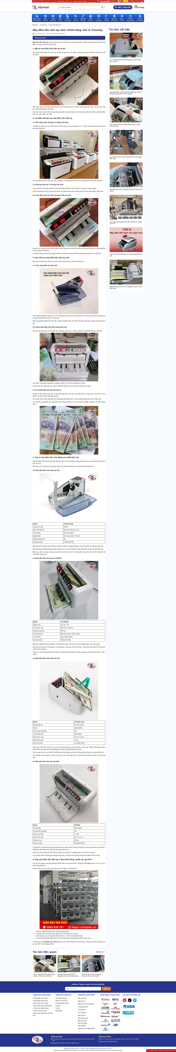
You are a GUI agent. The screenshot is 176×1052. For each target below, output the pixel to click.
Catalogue (58, 1010)
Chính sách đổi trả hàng (40, 1008)
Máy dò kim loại (83, 1018)
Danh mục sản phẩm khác (86, 1028)
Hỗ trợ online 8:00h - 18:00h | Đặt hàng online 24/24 (160, 1050)
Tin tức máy (43, 25)
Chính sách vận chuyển (40, 1003)
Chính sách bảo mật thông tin (42, 1005)
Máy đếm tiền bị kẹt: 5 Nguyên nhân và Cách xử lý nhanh (126, 190)
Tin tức (57, 1008)
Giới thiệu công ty (61, 998)
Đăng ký (106, 988)
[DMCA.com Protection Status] (128, 1013)
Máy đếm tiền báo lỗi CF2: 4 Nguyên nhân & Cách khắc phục (126, 287)
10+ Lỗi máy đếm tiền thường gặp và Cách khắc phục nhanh (125, 60)
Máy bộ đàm (82, 1025)
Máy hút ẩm (81, 1015)
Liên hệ (57, 1005)
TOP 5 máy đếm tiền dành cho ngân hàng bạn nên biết (126, 255)
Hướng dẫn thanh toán (40, 1000)
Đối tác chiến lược (61, 1000)
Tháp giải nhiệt (83, 1007)
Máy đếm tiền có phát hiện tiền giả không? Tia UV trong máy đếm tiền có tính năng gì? (126, 93)
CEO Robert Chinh (39, 33)
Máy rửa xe (81, 1001)
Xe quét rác (81, 1009)
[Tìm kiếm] (102, 7)
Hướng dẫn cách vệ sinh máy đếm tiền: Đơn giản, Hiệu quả (126, 157)
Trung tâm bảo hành (61, 1003)
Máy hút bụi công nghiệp (86, 1004)
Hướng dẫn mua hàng (40, 998)
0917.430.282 (124, 7)
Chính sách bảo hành (40, 1010)
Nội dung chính (40, 38)
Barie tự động (82, 1023)
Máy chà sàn (82, 998)
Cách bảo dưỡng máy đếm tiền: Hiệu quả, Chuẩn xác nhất (126, 222)
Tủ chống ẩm (82, 1012)
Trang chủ (35, 25)
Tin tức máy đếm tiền (55, 25)
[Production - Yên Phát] (40, 7)
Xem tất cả (100, 952)
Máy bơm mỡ (82, 1020)
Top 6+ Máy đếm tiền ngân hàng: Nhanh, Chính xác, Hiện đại (125, 125)
